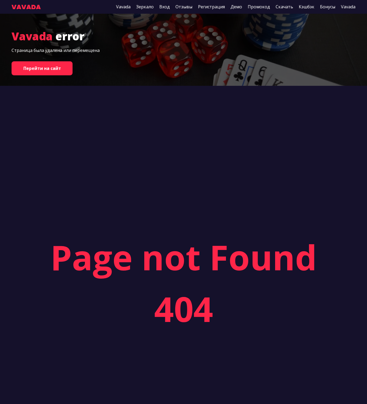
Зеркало (145, 7)
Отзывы (183, 7)
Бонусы (327, 7)
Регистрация (211, 7)
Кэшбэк (306, 7)
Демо (236, 7)
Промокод (259, 7)
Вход (164, 7)
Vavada (123, 7)
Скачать (284, 7)
